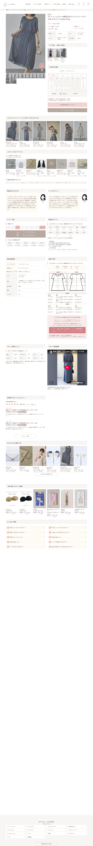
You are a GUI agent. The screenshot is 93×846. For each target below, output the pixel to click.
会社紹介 (64, 4)
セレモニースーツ (73, 830)
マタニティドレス (52, 826)
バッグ (29, 833)
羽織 (49, 833)
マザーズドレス (10, 830)
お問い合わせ (72, 4)
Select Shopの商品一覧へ (46, 474)
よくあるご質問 (56, 4)
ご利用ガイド (47, 4)
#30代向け (37, 182)
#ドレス (8, 182)
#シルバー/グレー (76, 182)
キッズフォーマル (11, 833)
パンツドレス (31, 826)
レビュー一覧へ (26, 436)
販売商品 (30, 837)
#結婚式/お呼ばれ (59, 182)
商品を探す (28, 4)
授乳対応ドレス (72, 826)
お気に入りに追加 (69, 110)
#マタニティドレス (50, 182)
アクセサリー (72, 833)
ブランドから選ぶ (37, 4)
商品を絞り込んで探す (46, 843)
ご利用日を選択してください (67, 105)
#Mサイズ (43, 182)
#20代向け (31, 182)
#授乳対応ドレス (24, 182)
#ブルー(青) (83, 182)
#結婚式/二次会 (68, 182)
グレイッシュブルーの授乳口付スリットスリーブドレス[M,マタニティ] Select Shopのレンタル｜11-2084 (9, 4)
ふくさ (8, 837)
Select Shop (56, 23)
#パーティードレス (15, 182)
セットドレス (31, 830)
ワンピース (50, 830)
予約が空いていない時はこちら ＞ (67, 71)
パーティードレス (11, 826)
